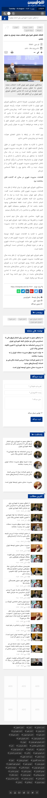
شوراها (39, 30)
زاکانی (28, 753)
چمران (20, 782)
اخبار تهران (41, 731)
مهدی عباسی (14, 771)
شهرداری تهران (23, 760)
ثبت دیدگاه (36, 419)
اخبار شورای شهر (23, 738)
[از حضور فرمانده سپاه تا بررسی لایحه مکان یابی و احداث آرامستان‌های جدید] (23, 475)
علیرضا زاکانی (25, 767)
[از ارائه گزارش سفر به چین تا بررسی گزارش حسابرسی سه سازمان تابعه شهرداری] (23, 594)
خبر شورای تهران (18, 749)
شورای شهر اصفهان (14, 764)
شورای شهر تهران (36, 322)
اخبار (30, 727)
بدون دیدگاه (35, 304)
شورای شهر (28, 764)
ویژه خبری (29, 30)
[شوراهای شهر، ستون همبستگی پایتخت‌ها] (23, 583)
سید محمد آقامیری (38, 760)
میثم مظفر (14, 775)
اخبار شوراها (14, 735)
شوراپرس (26, 297)
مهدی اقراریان (40, 771)
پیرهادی (29, 782)
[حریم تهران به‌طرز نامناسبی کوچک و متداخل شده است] (23, 604)
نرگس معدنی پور (13, 778)
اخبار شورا (22, 319)
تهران (16, 27)
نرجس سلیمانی (28, 778)
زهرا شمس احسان (15, 753)
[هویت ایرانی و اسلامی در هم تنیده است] (23, 628)
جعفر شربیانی (22, 746)
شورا (12, 760)
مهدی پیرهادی (40, 775)
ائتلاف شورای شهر (36, 319)
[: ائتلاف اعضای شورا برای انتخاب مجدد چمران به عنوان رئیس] (6, 52)
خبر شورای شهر (39, 753)
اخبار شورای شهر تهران (37, 742)
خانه (40, 27)
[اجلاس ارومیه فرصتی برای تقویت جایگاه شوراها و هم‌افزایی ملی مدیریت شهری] (23, 559)
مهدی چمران (26, 775)
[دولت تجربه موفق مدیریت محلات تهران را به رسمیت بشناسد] (23, 465)
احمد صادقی (40, 727)
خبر (12, 746)
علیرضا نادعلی (12, 767)
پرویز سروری (40, 782)
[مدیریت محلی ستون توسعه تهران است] (23, 485)
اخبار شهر (30, 731)
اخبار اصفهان (19, 727)
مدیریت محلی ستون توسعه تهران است (27, 367)
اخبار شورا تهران (28, 735)
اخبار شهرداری (17, 731)
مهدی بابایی (27, 771)
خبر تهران (41, 749)
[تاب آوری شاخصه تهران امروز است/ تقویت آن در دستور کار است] (23, 637)
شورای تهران (40, 764)
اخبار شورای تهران (39, 738)
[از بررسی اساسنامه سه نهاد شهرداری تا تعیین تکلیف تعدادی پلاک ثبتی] (23, 455)
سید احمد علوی (27, 756)
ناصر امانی (41, 778)
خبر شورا (12, 319)
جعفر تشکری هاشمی (38, 746)
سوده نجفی (40, 756)
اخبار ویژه (28, 27)
